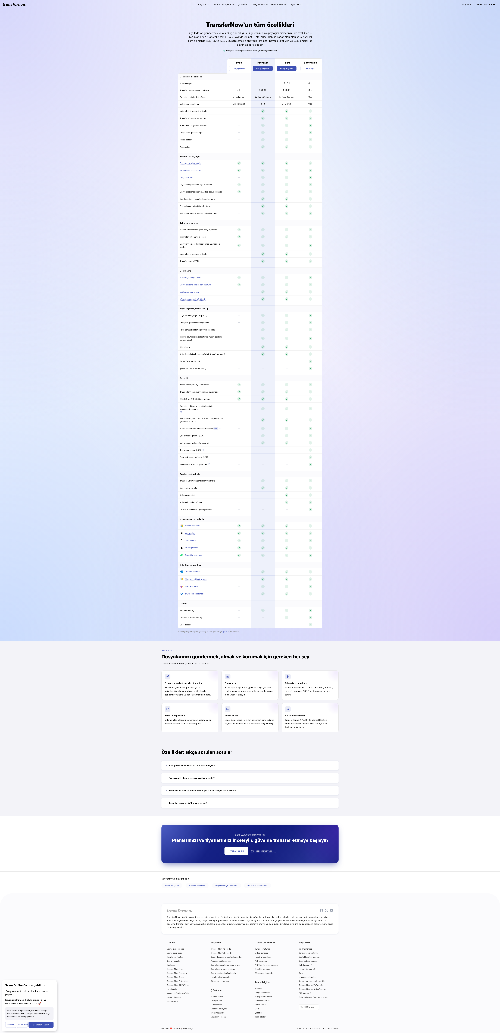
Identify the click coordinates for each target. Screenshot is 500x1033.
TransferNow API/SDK (176, 985)
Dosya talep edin (174, 952)
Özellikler (171, 964)
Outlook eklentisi (192, 571)
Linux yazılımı (190, 540)
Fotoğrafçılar (216, 1000)
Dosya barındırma (262, 992)
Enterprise (310, 63)
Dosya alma (231, 683)
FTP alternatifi (305, 993)
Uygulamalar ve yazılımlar (192, 519)
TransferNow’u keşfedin (257, 885)
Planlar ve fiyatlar (172, 885)
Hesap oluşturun (262, 68)
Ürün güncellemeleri (307, 977)
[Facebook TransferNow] (321, 910)
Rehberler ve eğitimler (308, 952)
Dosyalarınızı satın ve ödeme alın (225, 964)
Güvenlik (184, 378)
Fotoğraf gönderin (263, 956)
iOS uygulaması (191, 547)
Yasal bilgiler (260, 1016)
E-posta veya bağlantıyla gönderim (183, 683)
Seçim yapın (22, 1024)
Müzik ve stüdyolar (219, 1008)
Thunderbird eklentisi (194, 593)
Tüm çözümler (217, 996)
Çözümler (216, 990)
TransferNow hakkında (221, 948)
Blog (301, 973)
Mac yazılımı (190, 532)
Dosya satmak (186, 177)
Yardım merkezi (305, 948)
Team (286, 63)
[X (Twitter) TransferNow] (326, 910)
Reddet (10, 1024)
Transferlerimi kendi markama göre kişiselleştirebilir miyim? (202, 790)
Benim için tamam (41, 1024)
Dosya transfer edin (485, 4)
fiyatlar (225, 631)
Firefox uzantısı (191, 586)
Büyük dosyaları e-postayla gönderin (227, 956)
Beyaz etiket (231, 715)
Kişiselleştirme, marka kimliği (194, 308)
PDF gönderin (261, 960)
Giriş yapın (467, 4)
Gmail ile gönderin (262, 969)
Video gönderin (261, 952)
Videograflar (216, 1004)
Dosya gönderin (239, 68)
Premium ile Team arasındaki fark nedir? (192, 778)
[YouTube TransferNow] (331, 910)
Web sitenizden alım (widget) (192, 299)
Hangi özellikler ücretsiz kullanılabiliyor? (192, 765)
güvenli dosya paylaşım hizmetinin (271, 33)
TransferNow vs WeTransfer (311, 985)
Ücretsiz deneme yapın (262, 850)
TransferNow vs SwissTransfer (312, 989)
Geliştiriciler (304, 964)
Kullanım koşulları (262, 1000)
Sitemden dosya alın (220, 981)
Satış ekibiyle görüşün (308, 960)
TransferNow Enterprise (177, 981)
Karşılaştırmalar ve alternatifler (312, 981)
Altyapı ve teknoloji (263, 996)
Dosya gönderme (265, 942)
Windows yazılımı (192, 525)
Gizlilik (257, 1008)
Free (239, 63)
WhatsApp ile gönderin (265, 973)
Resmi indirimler (174, 960)
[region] (250, 343)
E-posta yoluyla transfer (190, 163)
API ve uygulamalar (295, 715)
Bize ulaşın (310, 68)
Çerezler (258, 1012)
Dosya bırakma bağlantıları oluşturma (196, 284)
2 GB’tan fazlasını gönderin (266, 964)
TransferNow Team (175, 977)
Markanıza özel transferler (178, 993)
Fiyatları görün (236, 850)
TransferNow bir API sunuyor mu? (188, 803)
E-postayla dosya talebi (190, 277)
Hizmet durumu (305, 969)
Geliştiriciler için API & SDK (226, 885)
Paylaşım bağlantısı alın (221, 960)
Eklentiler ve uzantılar (190, 564)
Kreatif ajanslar (217, 1012)
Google (241, 50)
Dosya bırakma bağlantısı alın (223, 973)
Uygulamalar (172, 989)
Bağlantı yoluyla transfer (190, 170)
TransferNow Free (175, 969)
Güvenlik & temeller (197, 885)
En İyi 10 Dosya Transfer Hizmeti (313, 997)
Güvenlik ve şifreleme (296, 683)
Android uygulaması (193, 555)
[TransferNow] (15, 4)
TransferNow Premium (177, 973)
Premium (262, 63)
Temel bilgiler (262, 982)
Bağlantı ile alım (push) (189, 291)
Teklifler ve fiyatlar (175, 956)
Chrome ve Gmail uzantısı (196, 579)
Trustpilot (230, 50)
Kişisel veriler (260, 1004)
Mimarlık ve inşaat (218, 1016)
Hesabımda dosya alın (220, 977)
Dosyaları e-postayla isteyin (223, 969)
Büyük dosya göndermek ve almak (208, 33)
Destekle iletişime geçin (309, 956)
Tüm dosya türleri (262, 948)
